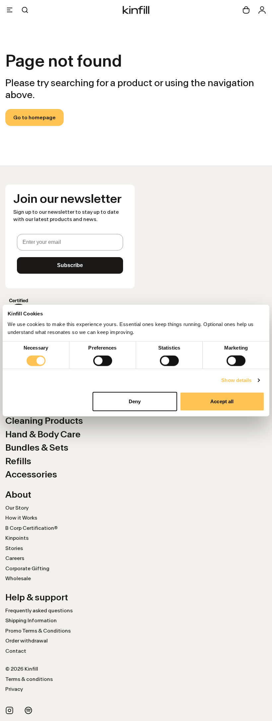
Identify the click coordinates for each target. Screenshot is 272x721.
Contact (15, 651)
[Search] (25, 10)
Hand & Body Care (43, 434)
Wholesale (18, 578)
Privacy (14, 689)
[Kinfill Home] (136, 10)
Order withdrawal (26, 641)
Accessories (31, 474)
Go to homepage (34, 117)
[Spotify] (28, 710)
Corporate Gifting (27, 568)
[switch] (102, 361)
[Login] (262, 10)
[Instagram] (9, 710)
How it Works (21, 518)
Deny (135, 401)
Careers (14, 558)
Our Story (17, 508)
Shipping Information (31, 620)
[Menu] (9, 10)
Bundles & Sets (36, 447)
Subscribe (70, 265)
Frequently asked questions (39, 610)
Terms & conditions (29, 679)
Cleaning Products (44, 420)
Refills (18, 461)
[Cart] (246, 10)
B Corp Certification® (31, 528)
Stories (14, 548)
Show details (236, 380)
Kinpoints (17, 538)
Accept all (222, 401)
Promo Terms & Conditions (38, 631)
